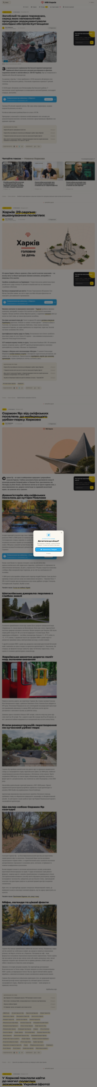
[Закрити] (61, 532)
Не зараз (48, 553)
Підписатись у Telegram (50, 549)
